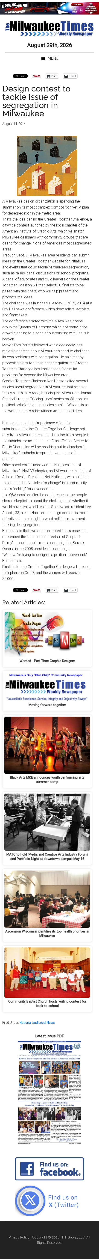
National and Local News (37, 1022)
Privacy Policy (19, 1237)
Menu (53, 58)
